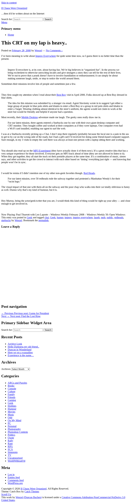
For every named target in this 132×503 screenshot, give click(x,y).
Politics (11, 434)
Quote (11, 437)
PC (9, 423)
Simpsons (13, 452)
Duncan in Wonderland (19, 349)
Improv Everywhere (45, 56)
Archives (5, 369)
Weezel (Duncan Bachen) (29, 497)
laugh (97, 217)
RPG (10, 446)
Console (12, 388)
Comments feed (16, 480)
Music (11, 414)
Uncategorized (15, 458)
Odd (10, 417)
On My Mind (14, 420)
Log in (11, 474)
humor (60, 217)
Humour (12, 408)
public (110, 217)
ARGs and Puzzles (17, 382)
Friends (11, 397)
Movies (11, 411)
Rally (10, 440)
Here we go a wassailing (20, 352)
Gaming (12, 400)
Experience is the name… (21, 355)
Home (11, 34)
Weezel (38, 50)
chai (47, 217)
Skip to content (9, 2)
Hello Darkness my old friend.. (23, 346)
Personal (12, 426)
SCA (10, 449)
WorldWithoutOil (16, 460)
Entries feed (14, 477)
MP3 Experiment (42, 150)
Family (11, 394)
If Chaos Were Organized (14, 8)
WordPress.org (15, 483)
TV (9, 455)
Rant (10, 443)
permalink (43, 220)
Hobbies (12, 406)
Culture (11, 391)
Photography (14, 429)
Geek (29, 217)
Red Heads (89, 173)
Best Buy (61, 94)
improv (68, 217)
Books (11, 385)
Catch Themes (31, 491)
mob (103, 217)
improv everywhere (83, 217)
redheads (118, 217)
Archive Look (15, 343)
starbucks (6, 220)
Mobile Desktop (29, 117)
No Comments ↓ (54, 50)
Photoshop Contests (18, 432)
